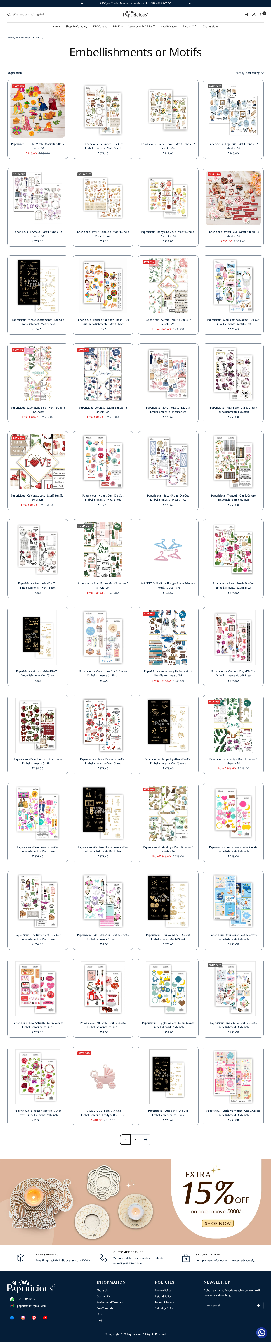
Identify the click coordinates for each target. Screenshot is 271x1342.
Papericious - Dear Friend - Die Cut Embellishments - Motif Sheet (38, 849)
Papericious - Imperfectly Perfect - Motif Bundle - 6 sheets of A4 (168, 673)
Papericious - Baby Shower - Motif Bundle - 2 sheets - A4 (168, 146)
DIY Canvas (100, 26)
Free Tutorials (105, 1308)
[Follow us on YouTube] (45, 1317)
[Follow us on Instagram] (23, 1317)
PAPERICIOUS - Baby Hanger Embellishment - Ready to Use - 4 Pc (168, 585)
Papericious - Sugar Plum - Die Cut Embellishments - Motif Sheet (168, 497)
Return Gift (190, 26)
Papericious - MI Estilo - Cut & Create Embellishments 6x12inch (103, 1025)
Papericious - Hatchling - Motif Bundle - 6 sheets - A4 (168, 849)
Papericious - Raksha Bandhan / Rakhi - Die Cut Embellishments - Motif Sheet (103, 322)
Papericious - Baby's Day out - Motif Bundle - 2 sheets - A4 (168, 234)
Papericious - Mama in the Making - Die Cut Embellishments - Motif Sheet (233, 322)
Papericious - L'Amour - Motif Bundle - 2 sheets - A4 (37, 234)
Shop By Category (76, 26)
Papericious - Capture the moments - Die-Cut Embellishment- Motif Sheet (103, 849)
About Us (102, 1290)
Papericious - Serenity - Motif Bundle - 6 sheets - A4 (233, 761)
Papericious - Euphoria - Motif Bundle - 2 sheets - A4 (233, 146)
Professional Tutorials (110, 1302)
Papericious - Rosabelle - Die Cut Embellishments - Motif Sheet (38, 585)
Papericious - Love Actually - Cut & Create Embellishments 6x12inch (38, 1025)
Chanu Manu (211, 26)
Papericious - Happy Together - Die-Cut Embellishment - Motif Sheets (168, 761)
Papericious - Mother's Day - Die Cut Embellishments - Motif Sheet (233, 673)
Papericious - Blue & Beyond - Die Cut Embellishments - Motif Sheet (103, 761)
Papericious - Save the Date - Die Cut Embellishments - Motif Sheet (168, 410)
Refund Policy (163, 1296)
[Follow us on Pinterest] (34, 1317)
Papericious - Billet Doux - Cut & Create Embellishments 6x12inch (38, 761)
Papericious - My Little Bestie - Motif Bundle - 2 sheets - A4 (103, 234)
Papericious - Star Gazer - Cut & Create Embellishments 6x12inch (233, 937)
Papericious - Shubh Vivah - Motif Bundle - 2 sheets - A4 (38, 146)
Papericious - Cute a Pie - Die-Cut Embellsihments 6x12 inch (168, 1113)
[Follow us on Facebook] (12, 1317)
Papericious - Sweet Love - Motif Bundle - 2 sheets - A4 (233, 234)
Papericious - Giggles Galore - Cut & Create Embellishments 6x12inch (168, 1025)
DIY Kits (118, 26)
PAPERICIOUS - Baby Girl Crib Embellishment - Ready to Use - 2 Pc (103, 1113)
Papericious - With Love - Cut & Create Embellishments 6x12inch (233, 410)
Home (56, 26)
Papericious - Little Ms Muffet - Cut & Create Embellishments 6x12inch (233, 1113)
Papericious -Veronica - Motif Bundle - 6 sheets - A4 (103, 410)
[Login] (254, 14)
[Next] (146, 1139)
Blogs (100, 1320)
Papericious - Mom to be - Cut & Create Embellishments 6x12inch (103, 673)
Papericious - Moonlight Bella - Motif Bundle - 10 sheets (38, 410)
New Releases (168, 26)
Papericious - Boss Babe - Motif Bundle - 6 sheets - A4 (102, 585)
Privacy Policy (163, 1290)
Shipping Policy (164, 1308)
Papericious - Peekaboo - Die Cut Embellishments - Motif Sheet (103, 146)
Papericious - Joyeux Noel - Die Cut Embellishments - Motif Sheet (233, 585)
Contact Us (103, 1296)
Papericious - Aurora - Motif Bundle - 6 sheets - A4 (168, 322)
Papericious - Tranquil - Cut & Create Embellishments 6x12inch (233, 497)
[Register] (258, 1305)
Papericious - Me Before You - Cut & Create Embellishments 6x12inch (103, 937)
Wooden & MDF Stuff (141, 26)
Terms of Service (164, 1302)
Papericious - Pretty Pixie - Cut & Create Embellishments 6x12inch (233, 849)
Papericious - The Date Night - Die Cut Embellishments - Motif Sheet (38, 937)
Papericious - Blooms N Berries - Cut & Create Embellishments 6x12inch (37, 1113)
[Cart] (262, 14)
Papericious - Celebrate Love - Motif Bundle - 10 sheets (38, 497)
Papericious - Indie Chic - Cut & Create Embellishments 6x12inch (233, 1025)
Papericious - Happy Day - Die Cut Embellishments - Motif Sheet (103, 497)
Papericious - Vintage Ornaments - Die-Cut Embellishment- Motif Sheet (38, 322)
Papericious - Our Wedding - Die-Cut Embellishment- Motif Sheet (168, 937)
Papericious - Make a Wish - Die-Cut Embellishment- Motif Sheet (38, 673)
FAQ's (100, 1314)
